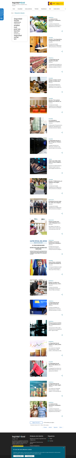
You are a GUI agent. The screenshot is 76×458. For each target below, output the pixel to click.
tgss (15, 39)
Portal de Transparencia (34, 445)
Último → (61, 427)
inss (15, 27)
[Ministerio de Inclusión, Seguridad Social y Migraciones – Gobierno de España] (56, 3)
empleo (17, 25)
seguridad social (18, 36)
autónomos (17, 22)
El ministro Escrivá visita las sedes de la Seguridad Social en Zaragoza (55, 203)
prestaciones (17, 33)
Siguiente (55, 427)
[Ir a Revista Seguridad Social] (20, 2)
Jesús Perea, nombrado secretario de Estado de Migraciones (55, 263)
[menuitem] (13, 9)
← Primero (45, 427)
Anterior (50, 427)
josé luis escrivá (17, 30)
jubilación (16, 32)
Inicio (12, 13)
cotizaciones (17, 23)
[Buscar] (65, 9)
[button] (62, 31)
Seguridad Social (18, 20)
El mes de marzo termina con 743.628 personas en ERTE (55, 324)
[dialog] (38, 452)
